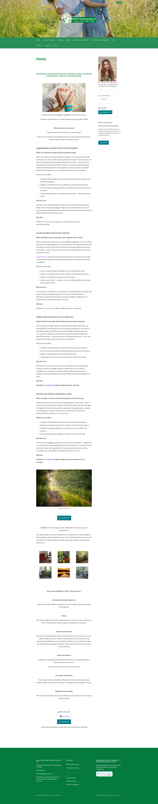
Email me (104, 99)
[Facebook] (117, 2)
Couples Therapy (48, 40)
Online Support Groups (72, 764)
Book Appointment (64, 518)
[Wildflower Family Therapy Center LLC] (79, 18)
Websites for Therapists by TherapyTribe (107, 795)
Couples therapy (42, 257)
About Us (48, 45)
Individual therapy (64, 40)
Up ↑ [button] (121, 795)
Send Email (66, 716)
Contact (39, 45)
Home (38, 40)
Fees (113, 40)
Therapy (39, 334)
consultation (48, 222)
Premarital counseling (81, 40)
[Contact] (120, 2)
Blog (55, 45)
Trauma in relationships (100, 40)
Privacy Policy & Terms (72, 768)
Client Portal (103, 142)
